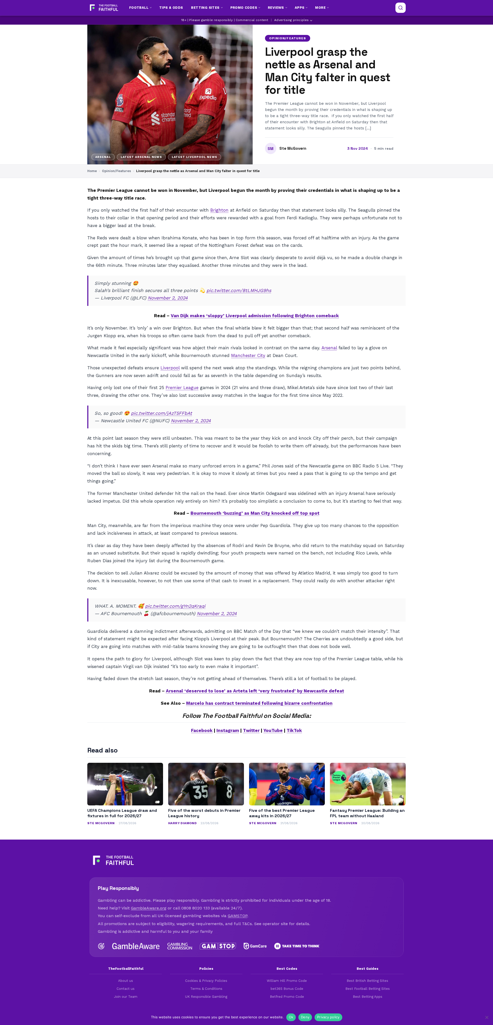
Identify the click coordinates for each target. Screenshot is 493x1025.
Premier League (182, 387)
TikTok (294, 730)
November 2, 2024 (168, 297)
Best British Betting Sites (367, 981)
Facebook (202, 730)
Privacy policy (328, 1017)
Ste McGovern (292, 148)
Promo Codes (243, 8)
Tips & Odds (171, 8)
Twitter (251, 730)
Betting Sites (205, 8)
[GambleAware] (136, 946)
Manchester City (248, 355)
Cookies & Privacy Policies (206, 981)
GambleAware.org (148, 908)
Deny (305, 1017)
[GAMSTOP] (218, 946)
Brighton (219, 210)
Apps (300, 8)
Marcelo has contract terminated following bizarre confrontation (259, 703)
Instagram (227, 730)
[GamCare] (255, 946)
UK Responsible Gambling (206, 997)
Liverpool (169, 367)
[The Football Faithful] (103, 8)
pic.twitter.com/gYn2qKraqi (175, 606)
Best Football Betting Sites (367, 989)
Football (138, 8)
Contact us (126, 989)
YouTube (273, 730)
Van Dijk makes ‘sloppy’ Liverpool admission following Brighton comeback (255, 315)
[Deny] (486, 1017)
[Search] (400, 8)
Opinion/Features (287, 38)
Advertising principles (291, 20)
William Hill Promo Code (287, 981)
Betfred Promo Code (287, 997)
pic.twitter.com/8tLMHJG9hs (238, 290)
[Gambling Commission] (179, 946)
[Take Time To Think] (297, 946)
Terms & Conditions (206, 989)
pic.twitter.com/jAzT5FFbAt (161, 413)
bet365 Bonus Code (287, 989)
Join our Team (125, 997)
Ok (291, 1017)
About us (125, 981)
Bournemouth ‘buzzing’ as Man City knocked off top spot (255, 513)
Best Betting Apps (367, 997)
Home (92, 171)
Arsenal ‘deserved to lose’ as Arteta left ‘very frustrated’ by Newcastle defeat (255, 690)
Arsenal (329, 347)
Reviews (276, 8)
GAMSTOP (237, 915)
